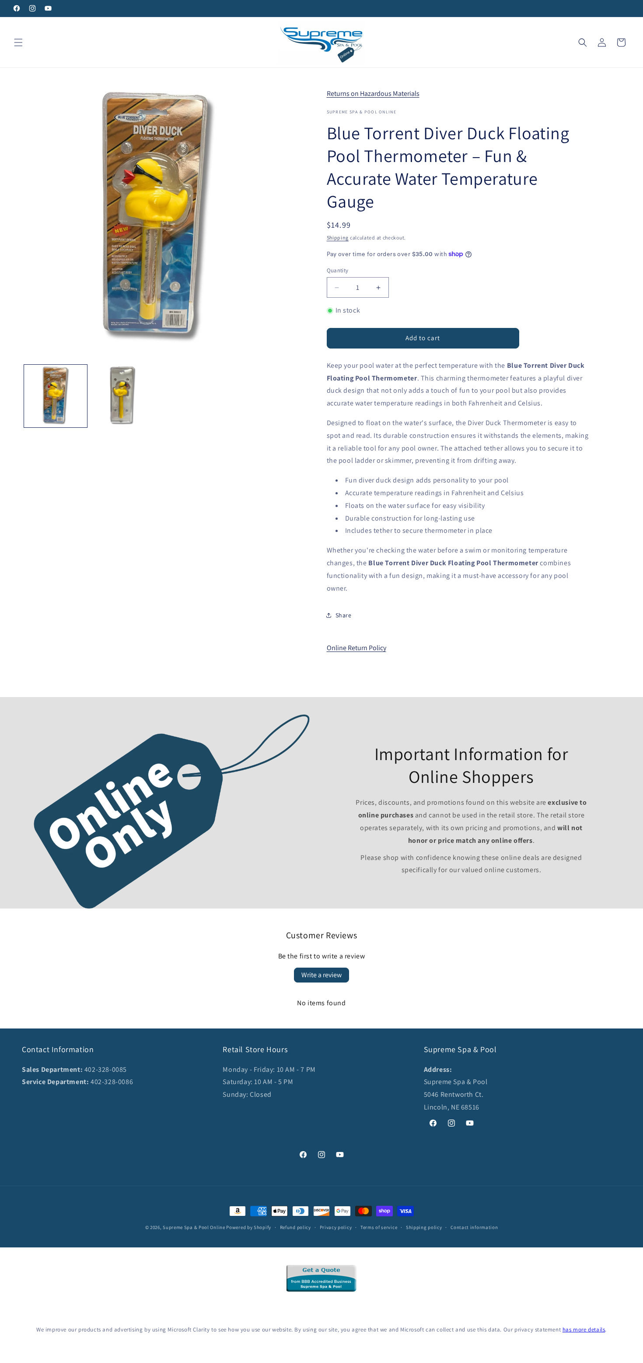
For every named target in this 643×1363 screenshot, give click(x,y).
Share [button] (343, 615)
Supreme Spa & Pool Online (194, 1227)
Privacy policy (336, 1227)
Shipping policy (424, 1227)
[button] (18, 42)
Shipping (338, 237)
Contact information (474, 1227)
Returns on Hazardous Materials (373, 93)
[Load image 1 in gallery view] (55, 396)
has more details (584, 1329)
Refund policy (295, 1227)
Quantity (338, 270)
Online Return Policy (356, 647)
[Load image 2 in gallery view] (122, 396)
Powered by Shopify (248, 1227)
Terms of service (378, 1227)
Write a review (321, 974)
